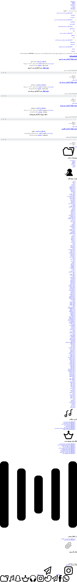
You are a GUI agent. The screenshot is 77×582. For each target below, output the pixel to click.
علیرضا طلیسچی (71, 318)
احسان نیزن (72, 199)
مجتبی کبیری (72, 349)
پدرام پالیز (73, 237)
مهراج (74, 393)
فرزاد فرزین (72, 328)
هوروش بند (73, 403)
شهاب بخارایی (72, 301)
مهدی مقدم (72, 383)
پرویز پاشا (73, 239)
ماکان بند (73, 345)
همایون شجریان (72, 402)
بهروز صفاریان (72, 230)
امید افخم (73, 209)
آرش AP (73, 184)
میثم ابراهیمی (72, 390)
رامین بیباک (73, 261)
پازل (74, 234)
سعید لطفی (72, 282)
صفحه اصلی (72, 1)
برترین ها (73, 5)
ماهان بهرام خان (72, 347)
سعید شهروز (72, 280)
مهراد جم (73, 387)
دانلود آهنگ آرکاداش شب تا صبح (68, 59)
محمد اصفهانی (72, 362)
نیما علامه (73, 399)
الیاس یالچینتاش (72, 206)
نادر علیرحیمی (72, 394)
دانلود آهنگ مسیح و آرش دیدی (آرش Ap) (67, 443)
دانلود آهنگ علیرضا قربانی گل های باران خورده (66, 444)
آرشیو (74, 166)
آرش (74, 183)
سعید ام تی (73, 279)
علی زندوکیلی (72, 310)
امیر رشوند (73, 214)
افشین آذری (72, 205)
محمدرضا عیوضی (71, 371)
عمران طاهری (72, 323)
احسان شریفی (72, 198)
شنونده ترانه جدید (50, 63)
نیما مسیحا (73, 400)
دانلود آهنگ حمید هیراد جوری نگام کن (68, 538)
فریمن (73, 333)
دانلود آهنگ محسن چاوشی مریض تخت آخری (66, 447)
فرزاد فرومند (72, 329)
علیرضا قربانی (72, 320)
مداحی (73, 6)
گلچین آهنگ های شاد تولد (70, 342)
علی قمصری (72, 312)
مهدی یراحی (72, 384)
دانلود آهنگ (46, 68)
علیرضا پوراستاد (72, 316)
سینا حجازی (72, 293)
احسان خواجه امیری (71, 196)
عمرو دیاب (73, 324)
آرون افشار (73, 190)
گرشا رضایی (72, 340)
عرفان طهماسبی (71, 308)
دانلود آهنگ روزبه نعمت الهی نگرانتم (68, 445)
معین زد (73, 380)
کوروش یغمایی (72, 339)
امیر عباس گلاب (72, 215)
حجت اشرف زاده (71, 249)
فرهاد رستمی (72, 331)
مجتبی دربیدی (72, 348)
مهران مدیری (72, 388)
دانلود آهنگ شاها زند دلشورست (69, 422)
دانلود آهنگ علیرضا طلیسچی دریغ (68, 453)
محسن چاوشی (72, 358)
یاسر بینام (73, 405)
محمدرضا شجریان (71, 368)
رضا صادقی (72, 265)
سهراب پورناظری (71, 285)
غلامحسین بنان (72, 325)
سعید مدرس (72, 283)
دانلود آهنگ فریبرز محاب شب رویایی (68, 423)
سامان (73, 276)
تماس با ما (73, 8)
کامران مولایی (72, 335)
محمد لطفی (72, 366)
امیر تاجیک (73, 212)
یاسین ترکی (72, 406)
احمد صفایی (72, 202)
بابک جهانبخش (72, 225)
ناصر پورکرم (72, 395)
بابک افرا (73, 224)
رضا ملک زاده (72, 267)
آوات (74, 192)
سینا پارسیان (72, 292)
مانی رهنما (73, 346)
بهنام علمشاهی (72, 233)
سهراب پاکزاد (72, 284)
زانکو (74, 272)
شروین (73, 300)
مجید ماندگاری (72, 355)
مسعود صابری (72, 375)
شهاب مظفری (72, 303)
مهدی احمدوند (72, 381)
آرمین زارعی (72, 189)
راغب (74, 260)
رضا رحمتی (72, 264)
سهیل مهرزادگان (72, 297)
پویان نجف (73, 241)
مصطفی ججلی (72, 378)
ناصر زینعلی (72, 396)
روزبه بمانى (72, 270)
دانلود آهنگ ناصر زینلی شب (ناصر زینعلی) (67, 452)
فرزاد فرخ (73, 327)
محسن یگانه (72, 361)
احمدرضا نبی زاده (71, 203)
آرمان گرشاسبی (72, 187)
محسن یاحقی (72, 360)
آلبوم (74, 165)
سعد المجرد (72, 278)
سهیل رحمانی (72, 286)
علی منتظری (72, 314)
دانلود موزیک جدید (49, 133)
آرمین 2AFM (72, 188)
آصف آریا (73, 191)
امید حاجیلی (72, 211)
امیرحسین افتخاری (71, 218)
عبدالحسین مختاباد (71, 307)
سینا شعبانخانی (72, 296)
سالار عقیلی (72, 275)
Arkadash (73, 56)
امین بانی (73, 219)
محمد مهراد (72, 367)
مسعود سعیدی (72, 374)
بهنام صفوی (72, 232)
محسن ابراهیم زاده (71, 357)
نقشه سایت (72, 7)
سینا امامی (73, 291)
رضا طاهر (73, 266)
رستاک (73, 262)
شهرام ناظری (72, 304)
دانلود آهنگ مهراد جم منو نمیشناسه (68, 449)
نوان (74, 398)
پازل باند (73, 235)
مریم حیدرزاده (72, 373)
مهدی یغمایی (72, 386)
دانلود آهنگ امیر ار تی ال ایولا (69, 427)
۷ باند (74, 181)
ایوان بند (73, 223)
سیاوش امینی (72, 288)
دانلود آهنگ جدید (43, 61)
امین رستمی (72, 220)
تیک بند (73, 243)
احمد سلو (73, 201)
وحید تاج (73, 404)
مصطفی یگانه (72, 379)
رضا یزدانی (73, 268)
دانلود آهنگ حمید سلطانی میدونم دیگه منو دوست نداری (64, 428)
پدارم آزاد (73, 236)
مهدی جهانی (72, 382)
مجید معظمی (72, 356)
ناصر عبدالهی (72, 397)
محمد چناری (72, 364)
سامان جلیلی (72, 277)
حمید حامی (73, 253)
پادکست (73, 3)
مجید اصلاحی (72, 351)
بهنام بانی (73, 231)
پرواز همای (73, 238)
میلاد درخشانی (72, 392)
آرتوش (73, 182)
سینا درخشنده (72, 294)
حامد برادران (72, 245)
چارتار (73, 244)
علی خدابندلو (72, 309)
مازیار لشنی (72, 344)
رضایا (74, 269)
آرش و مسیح (72, 186)
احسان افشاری (72, 193)
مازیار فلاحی (72, 343)
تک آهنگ (73, 2)
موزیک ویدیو (72, 4)
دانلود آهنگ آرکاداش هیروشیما (68, 105)
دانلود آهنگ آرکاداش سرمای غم (68, 82)
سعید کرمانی (72, 281)
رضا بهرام (73, 263)
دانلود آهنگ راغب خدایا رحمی (69, 539)
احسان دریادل (72, 197)
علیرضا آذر (73, 315)
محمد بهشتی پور (72, 363)
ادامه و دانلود (74, 103)
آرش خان (73, 185)
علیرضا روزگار (72, 317)
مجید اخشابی (72, 350)
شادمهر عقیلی (72, 298)
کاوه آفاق (73, 336)
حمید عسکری (72, 254)
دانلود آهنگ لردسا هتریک (70, 426)
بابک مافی (73, 227)
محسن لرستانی (72, 359)
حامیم (73, 248)
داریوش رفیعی (72, 256)
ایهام (74, 222)
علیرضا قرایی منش (71, 319)
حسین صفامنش (72, 252)
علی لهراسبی (72, 313)
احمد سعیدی (72, 200)
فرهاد (74, 330)
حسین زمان (72, 251)
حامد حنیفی (72, 246)
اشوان (73, 204)
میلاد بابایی (73, 391)
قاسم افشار (72, 334)
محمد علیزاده (72, 365)
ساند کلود (68, 564)
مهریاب (73, 389)
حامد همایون (72, 247)
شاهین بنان (73, 299)
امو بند (73, 207)
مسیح (74, 377)
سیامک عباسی (72, 287)
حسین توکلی (72, 250)
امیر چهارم (73, 213)
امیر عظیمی (72, 216)
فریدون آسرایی (72, 332)
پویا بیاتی (73, 240)
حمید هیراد (73, 255)
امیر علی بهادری (72, 217)
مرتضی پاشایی (72, 372)
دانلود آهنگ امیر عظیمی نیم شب (69, 446)
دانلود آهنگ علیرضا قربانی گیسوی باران (67, 450)
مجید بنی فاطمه (72, 352)
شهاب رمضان (72, 302)
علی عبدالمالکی (72, 311)
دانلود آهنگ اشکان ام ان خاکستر (69, 429)
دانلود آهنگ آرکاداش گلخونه (69, 129)
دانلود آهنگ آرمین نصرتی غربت (69, 421)
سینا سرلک (73, 295)
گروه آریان (73, 341)
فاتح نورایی (73, 326)
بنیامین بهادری (72, 229)
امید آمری (73, 208)
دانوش (73, 257)
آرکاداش (38, 61)
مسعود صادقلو (72, 376)
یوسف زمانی (72, 407)
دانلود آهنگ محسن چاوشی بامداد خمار (68, 451)
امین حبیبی (73, 221)
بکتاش (73, 228)
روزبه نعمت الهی (71, 271)
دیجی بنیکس (72, 259)
